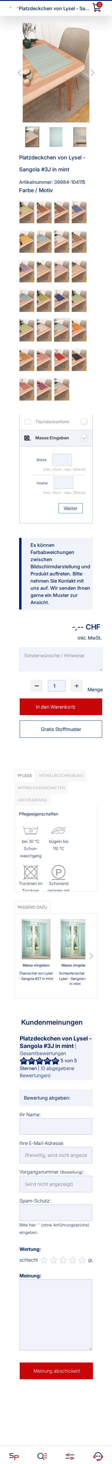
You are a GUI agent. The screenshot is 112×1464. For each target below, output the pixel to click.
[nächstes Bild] (92, 72)
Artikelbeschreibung (61, 775)
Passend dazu (32, 907)
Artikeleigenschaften (41, 788)
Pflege (25, 775)
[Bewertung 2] (53, 1260)
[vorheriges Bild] (19, 72)
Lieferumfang (32, 800)
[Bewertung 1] (43, 1260)
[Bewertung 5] (82, 1260)
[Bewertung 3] (63, 1260)
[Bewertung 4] (72, 1260)
